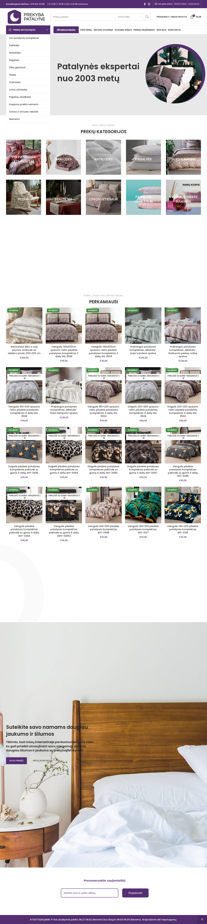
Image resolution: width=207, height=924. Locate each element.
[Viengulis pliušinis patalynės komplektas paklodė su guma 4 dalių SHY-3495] (183, 445)
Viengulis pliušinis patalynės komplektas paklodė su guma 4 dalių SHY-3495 (183, 471)
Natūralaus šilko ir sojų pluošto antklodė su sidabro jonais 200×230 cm (24, 350)
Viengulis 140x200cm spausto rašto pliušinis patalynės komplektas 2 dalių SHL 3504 (103, 351)
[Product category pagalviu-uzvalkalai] (143, 197)
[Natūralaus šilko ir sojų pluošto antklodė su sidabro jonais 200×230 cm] (24, 325)
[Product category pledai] (23, 197)
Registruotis (135, 893)
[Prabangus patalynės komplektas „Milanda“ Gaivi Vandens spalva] (143, 325)
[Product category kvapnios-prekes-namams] (183, 197)
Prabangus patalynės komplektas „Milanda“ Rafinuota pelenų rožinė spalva (183, 351)
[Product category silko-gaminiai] (183, 157)
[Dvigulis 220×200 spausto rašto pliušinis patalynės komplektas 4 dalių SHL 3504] (183, 385)
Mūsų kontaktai (42, 760)
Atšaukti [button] (202, 919)
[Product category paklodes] (63, 157)
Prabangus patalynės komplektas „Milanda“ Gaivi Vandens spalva (143, 350)
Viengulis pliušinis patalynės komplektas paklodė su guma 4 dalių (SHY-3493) (64, 531)
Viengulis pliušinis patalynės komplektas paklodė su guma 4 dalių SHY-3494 (24, 531)
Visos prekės (16, 760)
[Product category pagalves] (143, 157)
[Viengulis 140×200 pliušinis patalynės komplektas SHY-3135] (183, 505)
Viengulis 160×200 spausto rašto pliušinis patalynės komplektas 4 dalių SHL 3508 (24, 411)
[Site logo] (26, 16)
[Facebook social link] (145, 4)
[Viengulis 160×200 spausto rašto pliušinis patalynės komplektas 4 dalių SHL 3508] (24, 385)
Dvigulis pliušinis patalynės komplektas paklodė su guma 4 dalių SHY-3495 (24, 469)
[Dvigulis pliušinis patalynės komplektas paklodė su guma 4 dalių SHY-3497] (143, 445)
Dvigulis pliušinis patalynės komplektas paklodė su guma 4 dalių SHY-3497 (143, 469)
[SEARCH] (147, 17)
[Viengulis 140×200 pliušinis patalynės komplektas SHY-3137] (143, 505)
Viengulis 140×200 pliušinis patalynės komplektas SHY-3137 (143, 529)
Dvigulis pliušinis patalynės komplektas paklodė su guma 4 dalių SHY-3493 (103, 469)
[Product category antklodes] (103, 157)
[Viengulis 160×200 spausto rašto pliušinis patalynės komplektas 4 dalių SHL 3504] (103, 385)
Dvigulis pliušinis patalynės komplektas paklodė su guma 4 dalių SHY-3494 (64, 469)
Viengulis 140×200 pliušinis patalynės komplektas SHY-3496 (103, 529)
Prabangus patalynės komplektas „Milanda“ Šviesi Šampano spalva (64, 410)
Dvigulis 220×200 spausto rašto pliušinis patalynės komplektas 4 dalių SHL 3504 (182, 411)
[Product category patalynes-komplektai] (23, 157)
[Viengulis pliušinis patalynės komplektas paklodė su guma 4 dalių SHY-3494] (24, 505)
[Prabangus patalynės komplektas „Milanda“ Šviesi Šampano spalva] (64, 385)
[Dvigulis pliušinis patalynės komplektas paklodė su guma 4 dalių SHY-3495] (24, 445)
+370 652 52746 (37, 4)
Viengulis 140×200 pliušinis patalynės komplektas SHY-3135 (182, 529)
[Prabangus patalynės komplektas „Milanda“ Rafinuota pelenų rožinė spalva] (183, 325)
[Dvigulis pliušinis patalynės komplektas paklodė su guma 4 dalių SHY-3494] (64, 445)
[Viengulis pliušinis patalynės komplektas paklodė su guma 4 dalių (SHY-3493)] (64, 505)
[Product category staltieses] (63, 197)
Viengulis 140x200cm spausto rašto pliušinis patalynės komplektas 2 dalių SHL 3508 (63, 351)
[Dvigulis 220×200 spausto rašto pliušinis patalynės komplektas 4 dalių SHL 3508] (143, 385)
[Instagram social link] (149, 4)
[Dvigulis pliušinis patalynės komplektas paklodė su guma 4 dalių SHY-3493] (103, 445)
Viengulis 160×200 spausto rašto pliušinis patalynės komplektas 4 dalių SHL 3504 (103, 411)
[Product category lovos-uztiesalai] (103, 197)
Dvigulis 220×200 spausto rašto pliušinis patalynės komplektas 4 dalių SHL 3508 (143, 411)
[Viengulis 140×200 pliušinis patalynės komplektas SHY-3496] (103, 505)
